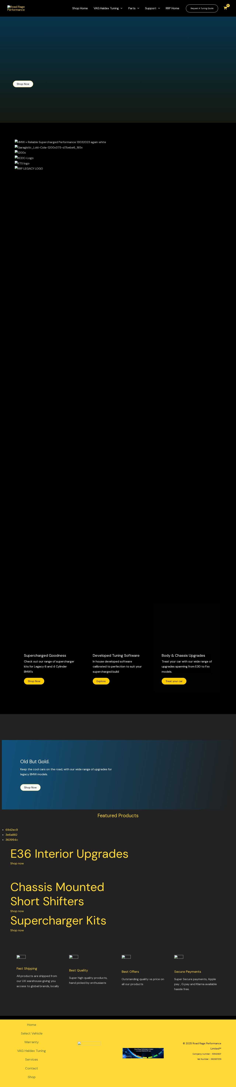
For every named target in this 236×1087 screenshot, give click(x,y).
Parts (132, 8)
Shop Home (80, 8)
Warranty (31, 1042)
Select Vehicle (31, 1033)
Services (31, 1059)
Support (150, 8)
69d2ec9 (12, 830)
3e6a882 (11, 835)
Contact (31, 1068)
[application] (120, 8)
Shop (32, 1077)
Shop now (17, 863)
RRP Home (172, 8)
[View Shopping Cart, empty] (225, 8)
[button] (118, 275)
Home (31, 1024)
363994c (12, 840)
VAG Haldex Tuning (106, 8)
